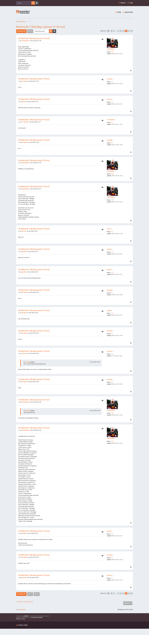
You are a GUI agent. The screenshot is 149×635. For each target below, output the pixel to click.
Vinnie (109, 228)
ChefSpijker (111, 49)
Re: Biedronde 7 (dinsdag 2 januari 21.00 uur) (34, 38)
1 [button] (114, 31)
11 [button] (129, 31)
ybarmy (109, 99)
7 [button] (118, 31)
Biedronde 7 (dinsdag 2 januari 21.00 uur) (40, 26)
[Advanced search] (37, 3)
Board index (21, 609)
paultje (109, 249)
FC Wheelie (110, 119)
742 (112, 354)
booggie (109, 79)
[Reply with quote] (102, 39)
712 (112, 102)
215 (112, 122)
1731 (112, 252)
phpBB (25, 616)
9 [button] (123, 31)
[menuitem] (130, 2)
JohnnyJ (109, 351)
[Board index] (23, 12)
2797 (112, 52)
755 (112, 231)
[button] (108, 31)
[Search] (33, 3)
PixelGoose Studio (37, 617)
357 (112, 81)
